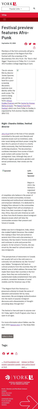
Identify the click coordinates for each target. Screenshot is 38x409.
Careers (4, 405)
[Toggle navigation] (4, 20)
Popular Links (14, 9)
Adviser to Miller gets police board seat (28, 364)
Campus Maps (6, 395)
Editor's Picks (7, 336)
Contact (4, 391)
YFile (4, 15)
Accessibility (6, 403)
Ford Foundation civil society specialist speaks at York (11, 364)
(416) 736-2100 (7, 393)
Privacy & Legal (6, 401)
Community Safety (7, 399)
